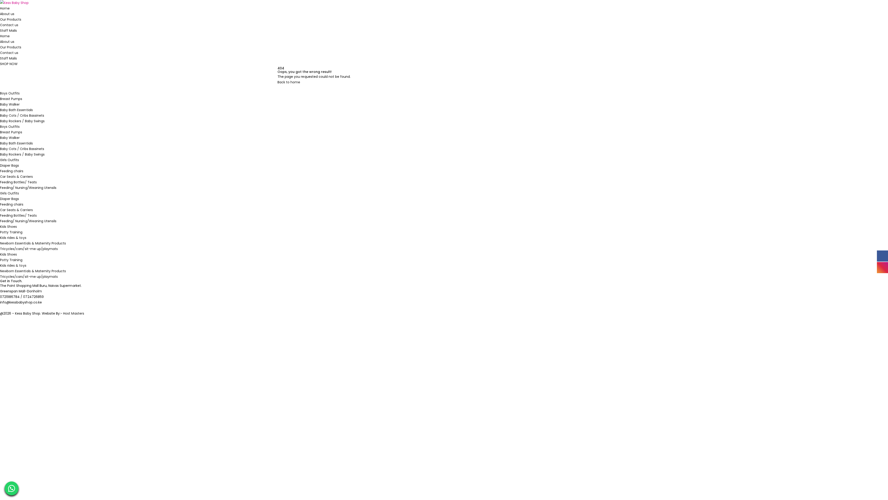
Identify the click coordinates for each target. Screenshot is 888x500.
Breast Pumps (11, 99)
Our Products (10, 19)
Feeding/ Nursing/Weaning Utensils (28, 187)
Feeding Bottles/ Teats (18, 182)
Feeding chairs (12, 171)
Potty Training (11, 232)
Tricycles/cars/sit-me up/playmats (29, 249)
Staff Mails (8, 30)
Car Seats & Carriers (16, 176)
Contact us (9, 25)
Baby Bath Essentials (16, 110)
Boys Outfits (10, 93)
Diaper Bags (9, 165)
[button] (11, 488)
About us (7, 14)
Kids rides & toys (13, 237)
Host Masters (73, 313)
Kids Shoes (8, 226)
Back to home (289, 82)
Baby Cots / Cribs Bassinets (22, 115)
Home (5, 8)
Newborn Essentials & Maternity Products (33, 243)
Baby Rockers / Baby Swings (22, 121)
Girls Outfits (9, 160)
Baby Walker (10, 104)
